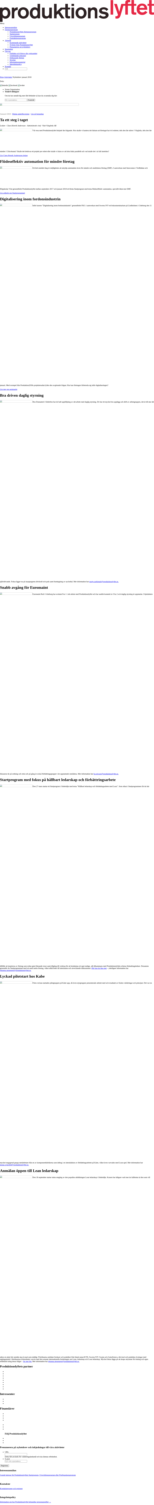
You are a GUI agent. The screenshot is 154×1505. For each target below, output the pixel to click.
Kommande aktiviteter (18, 43)
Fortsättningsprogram (18, 38)
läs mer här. (27, 1361)
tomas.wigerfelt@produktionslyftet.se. (14, 1165)
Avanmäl (31, 100)
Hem (2, 77)
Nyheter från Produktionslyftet (21, 45)
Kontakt (8, 66)
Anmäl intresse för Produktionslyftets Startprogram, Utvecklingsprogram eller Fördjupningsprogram (38, 1475)
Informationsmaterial (17, 62)
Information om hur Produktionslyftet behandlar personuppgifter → (25, 1502)
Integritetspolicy (16, 64)
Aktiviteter (8, 77)
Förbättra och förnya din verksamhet (23, 53)
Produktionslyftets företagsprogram (23, 32)
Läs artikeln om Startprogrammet (12, 193)
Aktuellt (8, 40)
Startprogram (14, 34)
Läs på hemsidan (37, 114)
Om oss (8, 51)
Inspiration (9, 49)
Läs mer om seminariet (8, 389)
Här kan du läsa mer (99, 968)
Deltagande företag (17, 58)
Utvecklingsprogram (17, 36)
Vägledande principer (18, 56)
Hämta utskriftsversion (20, 114)
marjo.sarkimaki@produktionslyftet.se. (104, 582)
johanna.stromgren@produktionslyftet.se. (15, 970)
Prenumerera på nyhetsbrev (20, 47)
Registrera (4, 1466)
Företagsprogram (11, 30)
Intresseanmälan (11, 27)
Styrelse (13, 60)
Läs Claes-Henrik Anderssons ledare (14, 155)
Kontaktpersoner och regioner (11, 1489)
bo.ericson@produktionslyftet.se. (106, 774)
